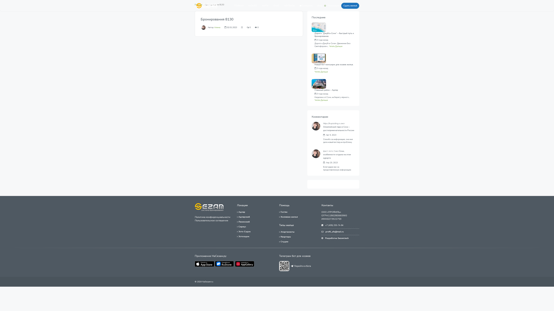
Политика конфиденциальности (212, 217)
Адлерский (244, 217)
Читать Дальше (335, 46)
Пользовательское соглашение (211, 220)
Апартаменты (287, 232)
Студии (284, 241)
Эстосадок (243, 236)
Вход (320, 5)
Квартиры (286, 236)
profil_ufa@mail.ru (334, 231)
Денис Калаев (340, 94)
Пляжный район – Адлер (326, 90)
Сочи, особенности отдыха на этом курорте (337, 154)
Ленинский (244, 221)
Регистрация (333, 5)
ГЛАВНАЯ (239, 5)
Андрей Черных (341, 40)
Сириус (242, 226)
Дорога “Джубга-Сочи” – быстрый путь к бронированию (334, 35)
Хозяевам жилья (289, 217)
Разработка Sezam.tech (337, 238)
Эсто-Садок (244, 231)
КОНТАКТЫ (289, 5)
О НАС (276, 5)
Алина (217, 27)
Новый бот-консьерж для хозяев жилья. (334, 64)
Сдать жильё (350, 5)
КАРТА (265, 5)
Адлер (241, 212)
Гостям (284, 212)
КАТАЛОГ (252, 5)
